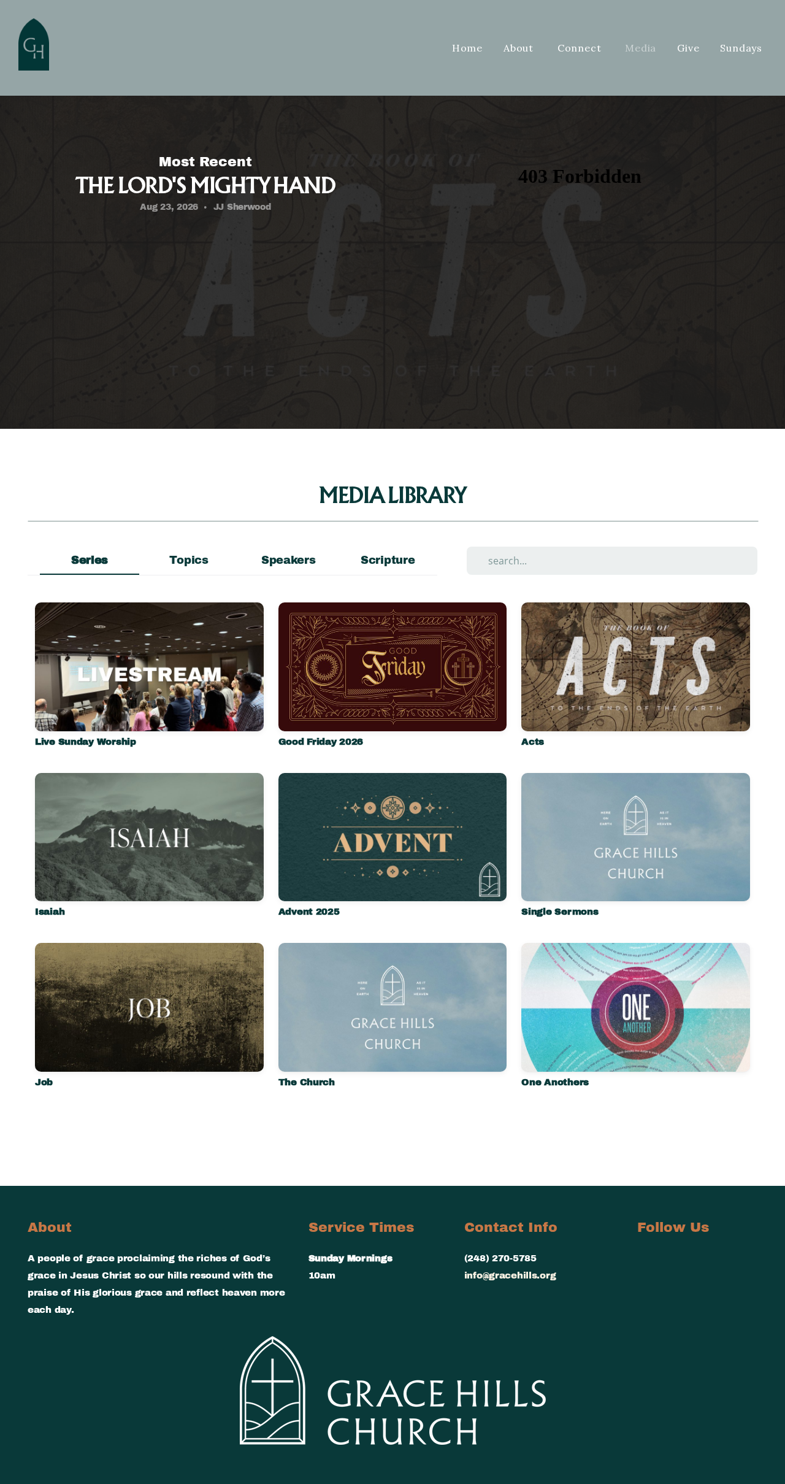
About (520, 48)
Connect (580, 48)
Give (688, 48)
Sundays (741, 48)
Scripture (388, 559)
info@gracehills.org (510, 1275)
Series (89, 559)
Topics (188, 559)
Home (467, 48)
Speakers (288, 559)
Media (640, 48)
